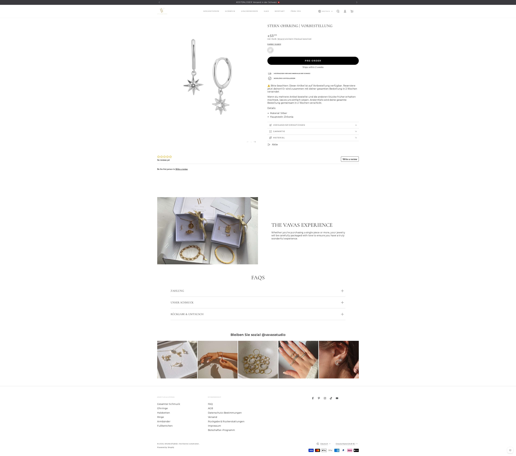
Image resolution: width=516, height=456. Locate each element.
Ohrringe (162, 408)
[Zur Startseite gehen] (162, 11)
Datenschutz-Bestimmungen (225, 413)
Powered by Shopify (165, 447)
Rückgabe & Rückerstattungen (226, 421)
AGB (210, 408)
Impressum (214, 426)
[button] (337, 11)
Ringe (160, 417)
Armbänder (163, 421)
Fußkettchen (165, 426)
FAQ (210, 404)
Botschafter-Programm (221, 430)
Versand (280, 39)
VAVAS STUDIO (171, 444)
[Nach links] (159, 2)
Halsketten (163, 413)
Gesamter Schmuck (168, 404)
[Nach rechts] (356, 2)
